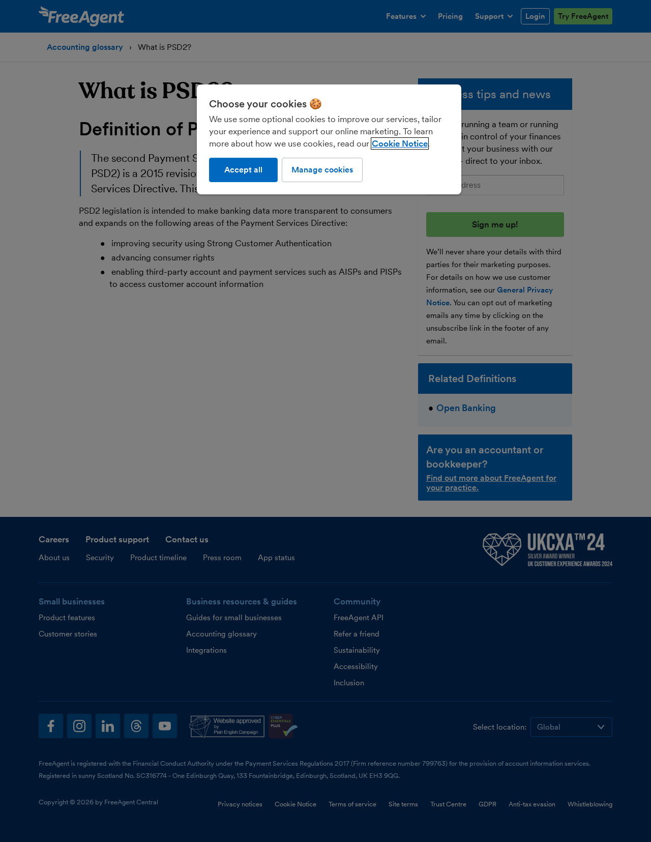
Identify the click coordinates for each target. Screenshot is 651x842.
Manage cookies (322, 170)
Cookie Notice (400, 143)
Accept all (243, 170)
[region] (329, 139)
